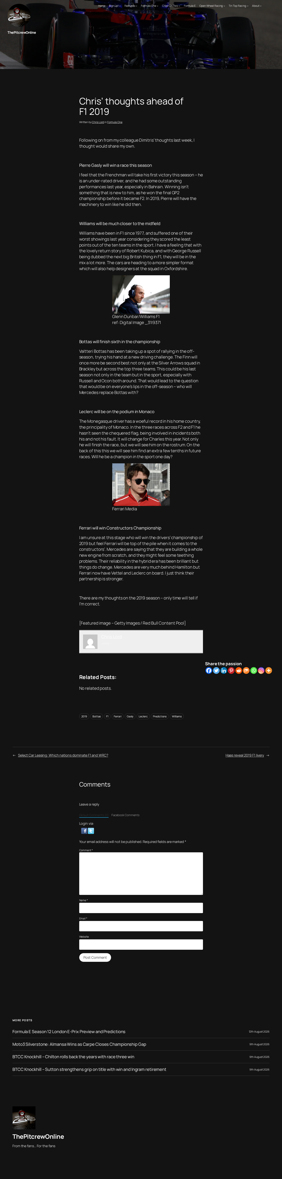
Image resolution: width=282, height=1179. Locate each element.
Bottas (96, 716)
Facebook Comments (125, 815)
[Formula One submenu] (157, 6)
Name (83, 900)
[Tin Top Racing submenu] (247, 6)
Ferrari (117, 716)
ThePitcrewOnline (21, 32)
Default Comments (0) (94, 815)
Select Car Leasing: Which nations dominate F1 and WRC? (63, 755)
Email (83, 918)
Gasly (130, 716)
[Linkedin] (223, 670)
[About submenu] (260, 6)
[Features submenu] (136, 6)
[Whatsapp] (253, 670)
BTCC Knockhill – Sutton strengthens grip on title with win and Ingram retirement (89, 1069)
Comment (86, 850)
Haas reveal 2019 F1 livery (245, 755)
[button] (84, 830)
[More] (268, 670)
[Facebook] (208, 670)
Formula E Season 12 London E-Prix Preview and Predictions (68, 1031)
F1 (107, 716)
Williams (177, 716)
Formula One (114, 122)
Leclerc (143, 716)
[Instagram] (261, 670)
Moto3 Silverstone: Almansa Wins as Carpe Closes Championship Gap (79, 1044)
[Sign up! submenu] (120, 6)
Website (84, 936)
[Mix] (246, 670)
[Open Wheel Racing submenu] (224, 6)
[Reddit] (238, 670)
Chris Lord (98, 122)
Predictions (160, 716)
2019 (84, 716)
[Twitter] (216, 670)
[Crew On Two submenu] (179, 6)
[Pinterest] (231, 670)
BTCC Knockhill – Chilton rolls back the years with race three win (73, 1056)
